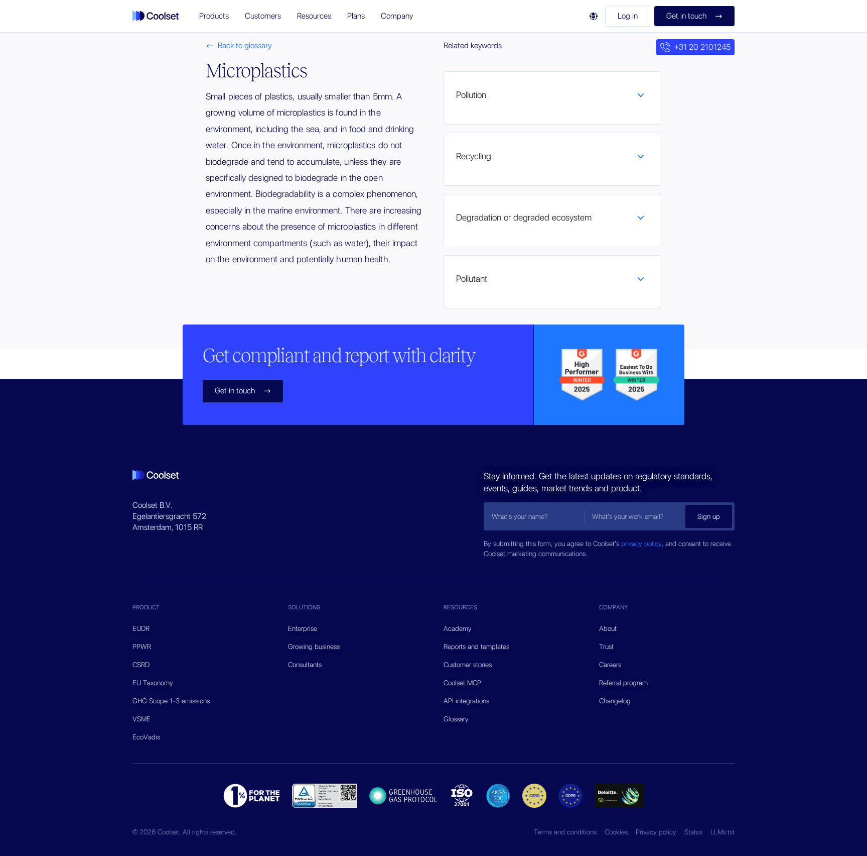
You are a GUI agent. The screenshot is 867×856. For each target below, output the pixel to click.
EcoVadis (146, 737)
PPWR (141, 647)
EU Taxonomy (152, 683)
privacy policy (641, 544)
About (608, 628)
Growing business (314, 647)
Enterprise (302, 628)
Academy (458, 628)
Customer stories (468, 665)
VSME (141, 719)
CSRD (141, 665)
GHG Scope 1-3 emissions (171, 701)
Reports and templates (476, 647)
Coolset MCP (462, 683)
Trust (606, 647)
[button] (214, 16)
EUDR (141, 628)
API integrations (466, 701)
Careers (610, 665)
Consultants (305, 665)
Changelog (615, 701)
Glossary (456, 719)
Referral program (623, 683)
